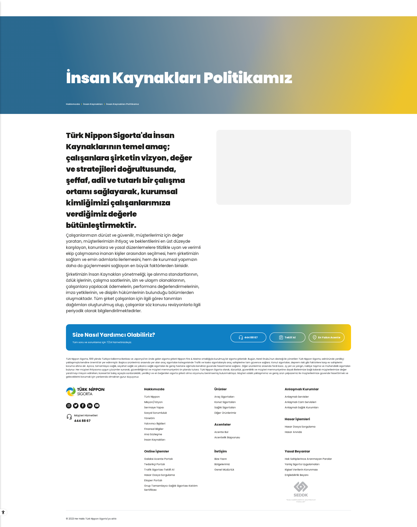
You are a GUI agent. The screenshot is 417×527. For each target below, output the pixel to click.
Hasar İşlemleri (297, 419)
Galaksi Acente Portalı (158, 459)
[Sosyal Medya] (69, 406)
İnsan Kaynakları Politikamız (122, 104)
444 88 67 (251, 337)
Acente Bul (221, 432)
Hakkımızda (73, 104)
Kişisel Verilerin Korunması (301, 470)
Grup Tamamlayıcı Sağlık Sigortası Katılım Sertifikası (171, 488)
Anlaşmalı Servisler (297, 397)
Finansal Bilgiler (154, 429)
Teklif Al (290, 337)
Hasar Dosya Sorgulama (300, 427)
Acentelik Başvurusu (227, 437)
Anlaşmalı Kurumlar (302, 389)
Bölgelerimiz (222, 464)
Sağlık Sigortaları (225, 407)
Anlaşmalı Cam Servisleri (300, 402)
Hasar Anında (293, 432)
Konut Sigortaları (225, 402)
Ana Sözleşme (153, 434)
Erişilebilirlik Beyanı (296, 475)
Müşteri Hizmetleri (86, 418)
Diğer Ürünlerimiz (225, 413)
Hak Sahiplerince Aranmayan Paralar (308, 459)
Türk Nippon (152, 397)
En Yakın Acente (329, 337)
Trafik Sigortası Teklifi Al (159, 470)
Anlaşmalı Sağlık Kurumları (301, 407)
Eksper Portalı (153, 480)
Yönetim (149, 418)
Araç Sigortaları (224, 397)
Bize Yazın (220, 459)
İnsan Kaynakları (93, 104)
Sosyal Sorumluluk (155, 413)
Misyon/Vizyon (153, 402)
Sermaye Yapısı (154, 407)
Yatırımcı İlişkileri (154, 423)
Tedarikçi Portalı (154, 464)
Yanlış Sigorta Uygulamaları (302, 464)
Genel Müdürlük (224, 470)
